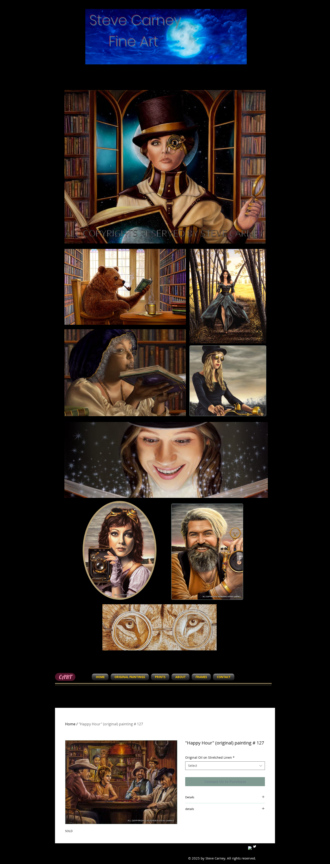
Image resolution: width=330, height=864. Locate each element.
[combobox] (225, 765)
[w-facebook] (250, 848)
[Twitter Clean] (254, 846)
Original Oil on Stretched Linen (210, 757)
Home (70, 724)
